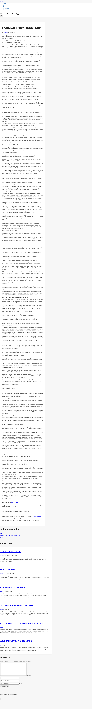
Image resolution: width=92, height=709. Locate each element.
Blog (4, 5)
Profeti (4, 9)
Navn (20, 677)
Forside (4, 3)
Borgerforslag (6, 8)
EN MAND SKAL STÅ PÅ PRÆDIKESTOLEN (10, 534)
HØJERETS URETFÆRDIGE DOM (7, 538)
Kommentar (29, 675)
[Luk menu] (0, 699)
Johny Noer (5, 32)
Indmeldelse (3, 12)
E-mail (20, 680)
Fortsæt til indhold (4, 1)
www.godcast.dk (10, 500)
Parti (4, 6)
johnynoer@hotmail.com (19, 509)
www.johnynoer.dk (14, 502)
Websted (21, 683)
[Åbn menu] (1, 16)
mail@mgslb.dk (37, 516)
